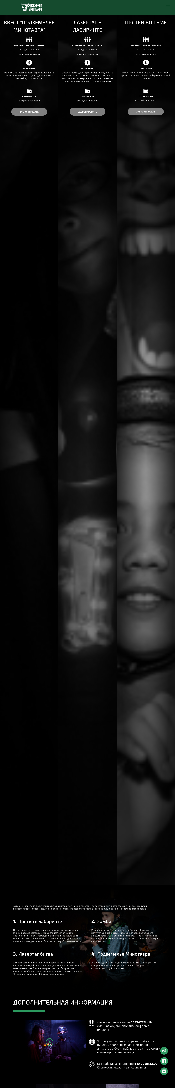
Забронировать (87, 111)
